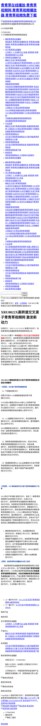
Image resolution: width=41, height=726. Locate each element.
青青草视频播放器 (12, 286)
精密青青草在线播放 (13, 39)
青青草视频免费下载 (13, 150)
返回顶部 (13, 709)
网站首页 (8, 42)
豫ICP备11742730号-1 (29, 698)
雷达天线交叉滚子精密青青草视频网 (19, 255)
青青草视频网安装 (12, 142)
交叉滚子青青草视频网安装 (15, 145)
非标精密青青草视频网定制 (15, 121)
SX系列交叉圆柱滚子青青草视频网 (18, 63)
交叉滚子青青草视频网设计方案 (17, 137)
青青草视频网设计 (12, 134)
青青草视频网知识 (12, 155)
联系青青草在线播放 (13, 158)
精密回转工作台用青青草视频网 (26, 252)
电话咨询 (30, 706)
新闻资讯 (8, 153)
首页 (16, 303)
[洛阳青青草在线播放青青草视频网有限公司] (18, 21)
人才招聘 (16, 52)
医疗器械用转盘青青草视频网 (22, 260)
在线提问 (30, 155)
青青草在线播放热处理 (19, 44)
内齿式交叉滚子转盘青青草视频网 (22, 97)
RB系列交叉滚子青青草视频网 (24, 71)
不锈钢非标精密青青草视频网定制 (18, 118)
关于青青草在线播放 (13, 50)
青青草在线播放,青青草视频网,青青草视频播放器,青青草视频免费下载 (19, 10)
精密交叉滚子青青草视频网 (15, 60)
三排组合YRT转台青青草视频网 (17, 108)
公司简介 (8, 52)
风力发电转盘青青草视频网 (15, 247)
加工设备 (23, 52)
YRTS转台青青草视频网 (14, 113)
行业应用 (8, 124)
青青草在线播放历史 (20, 42)
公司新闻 (23, 155)
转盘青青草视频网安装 (14, 651)
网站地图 (11, 703)
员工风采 (19, 55)
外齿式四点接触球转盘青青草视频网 (19, 87)
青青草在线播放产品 (13, 58)
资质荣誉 (31, 52)
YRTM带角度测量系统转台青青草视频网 (21, 110)
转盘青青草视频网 (12, 84)
